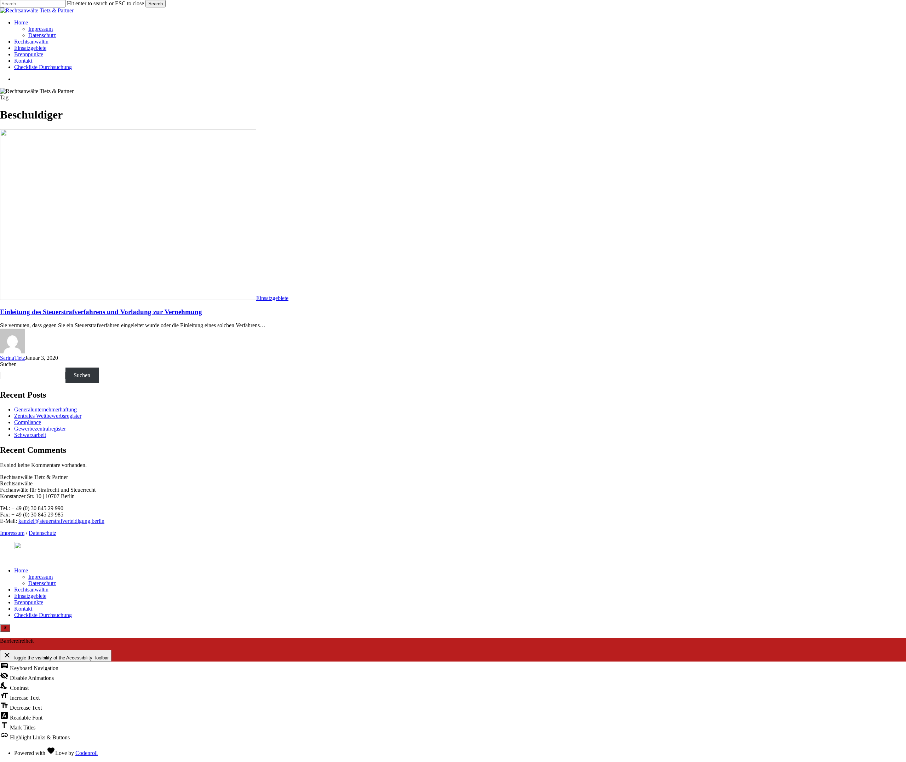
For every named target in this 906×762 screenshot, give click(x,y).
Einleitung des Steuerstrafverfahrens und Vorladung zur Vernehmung (101, 312)
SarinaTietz (12, 358)
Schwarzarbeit (30, 435)
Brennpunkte (28, 602)
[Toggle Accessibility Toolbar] (5, 628)
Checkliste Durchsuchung (43, 615)
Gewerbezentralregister (40, 429)
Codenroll (86, 753)
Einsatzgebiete (272, 298)
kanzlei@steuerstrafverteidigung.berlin (61, 521)
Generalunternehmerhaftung (45, 409)
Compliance (27, 422)
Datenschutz (42, 533)
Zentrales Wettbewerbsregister (47, 416)
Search (155, 3)
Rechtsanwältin (31, 590)
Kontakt (23, 609)
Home (21, 570)
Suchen (8, 364)
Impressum (12, 533)
